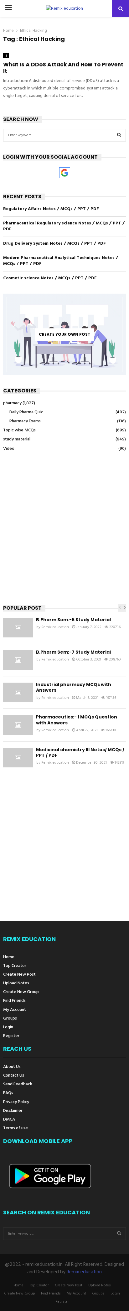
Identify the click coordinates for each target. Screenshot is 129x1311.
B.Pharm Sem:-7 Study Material (73, 652)
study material (16, 439)
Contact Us (13, 1075)
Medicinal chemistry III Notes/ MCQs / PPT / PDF (80, 752)
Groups (10, 1018)
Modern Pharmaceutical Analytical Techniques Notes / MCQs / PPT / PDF (60, 261)
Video (8, 448)
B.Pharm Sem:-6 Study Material (73, 620)
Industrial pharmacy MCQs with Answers (73, 687)
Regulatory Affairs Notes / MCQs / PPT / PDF (51, 209)
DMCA (9, 1119)
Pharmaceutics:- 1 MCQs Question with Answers (76, 720)
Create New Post (19, 974)
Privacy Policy (16, 1102)
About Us (12, 1067)
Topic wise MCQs (19, 430)
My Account (14, 1009)
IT (6, 55)
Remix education (55, 627)
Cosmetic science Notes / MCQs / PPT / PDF (50, 278)
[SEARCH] (119, 135)
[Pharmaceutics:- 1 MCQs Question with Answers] (18, 725)
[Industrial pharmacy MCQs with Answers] (18, 692)
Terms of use (15, 1128)
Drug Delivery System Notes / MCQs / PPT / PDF (54, 243)
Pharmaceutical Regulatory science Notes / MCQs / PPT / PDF (64, 226)
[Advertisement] (64, 528)
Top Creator (14, 965)
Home (8, 957)
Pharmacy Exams (25, 421)
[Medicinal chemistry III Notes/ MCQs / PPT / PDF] (18, 757)
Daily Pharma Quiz (26, 412)
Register (11, 1035)
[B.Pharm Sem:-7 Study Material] (18, 660)
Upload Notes (16, 983)
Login (8, 1027)
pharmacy (12, 403)
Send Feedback (17, 1084)
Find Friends (14, 1000)
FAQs (8, 1093)
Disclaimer (13, 1110)
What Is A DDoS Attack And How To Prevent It (63, 68)
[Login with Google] (64, 172)
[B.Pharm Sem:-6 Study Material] (18, 627)
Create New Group (21, 992)
